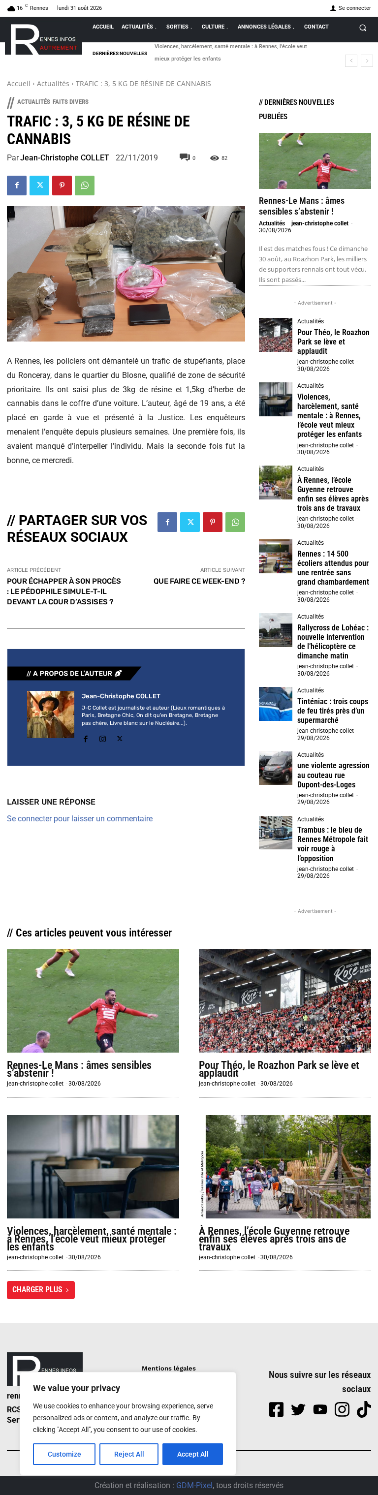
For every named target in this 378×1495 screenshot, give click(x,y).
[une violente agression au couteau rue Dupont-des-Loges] (275, 768)
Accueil (19, 83)
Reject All (129, 1454)
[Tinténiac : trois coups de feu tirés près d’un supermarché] (275, 703)
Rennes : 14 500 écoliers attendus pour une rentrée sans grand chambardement (333, 568)
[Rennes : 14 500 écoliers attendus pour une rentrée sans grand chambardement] (275, 556)
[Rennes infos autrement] (43, 38)
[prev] (351, 61)
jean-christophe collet (319, 223)
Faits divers (71, 101)
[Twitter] (39, 185)
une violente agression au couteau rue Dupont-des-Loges (333, 775)
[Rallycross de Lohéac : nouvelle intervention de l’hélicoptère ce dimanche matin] (275, 630)
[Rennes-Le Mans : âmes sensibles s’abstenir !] (315, 161)
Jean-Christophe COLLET (64, 158)
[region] (128, 1423)
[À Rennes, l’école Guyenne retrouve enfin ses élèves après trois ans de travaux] (275, 482)
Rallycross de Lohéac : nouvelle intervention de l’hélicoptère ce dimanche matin (333, 642)
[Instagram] (102, 737)
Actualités (53, 83)
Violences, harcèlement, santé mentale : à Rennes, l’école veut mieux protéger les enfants (329, 415)
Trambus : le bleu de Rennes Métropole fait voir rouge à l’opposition (332, 844)
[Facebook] (17, 185)
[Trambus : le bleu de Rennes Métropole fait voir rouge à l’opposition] (275, 832)
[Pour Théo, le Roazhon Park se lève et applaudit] (275, 334)
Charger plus (37, 1289)
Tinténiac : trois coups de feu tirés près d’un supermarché (332, 711)
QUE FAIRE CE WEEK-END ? (199, 581)
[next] (367, 61)
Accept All (193, 1454)
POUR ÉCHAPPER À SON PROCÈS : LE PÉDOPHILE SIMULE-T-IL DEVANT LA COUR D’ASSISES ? (64, 591)
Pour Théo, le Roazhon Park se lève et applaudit (333, 342)
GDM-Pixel (194, 1485)
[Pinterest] (62, 185)
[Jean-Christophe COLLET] (50, 718)
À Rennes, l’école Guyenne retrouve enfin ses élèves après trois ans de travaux (333, 494)
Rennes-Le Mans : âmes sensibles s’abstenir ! (302, 206)
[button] (362, 27)
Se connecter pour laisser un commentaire (80, 818)
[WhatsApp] (84, 185)
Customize (64, 1454)
